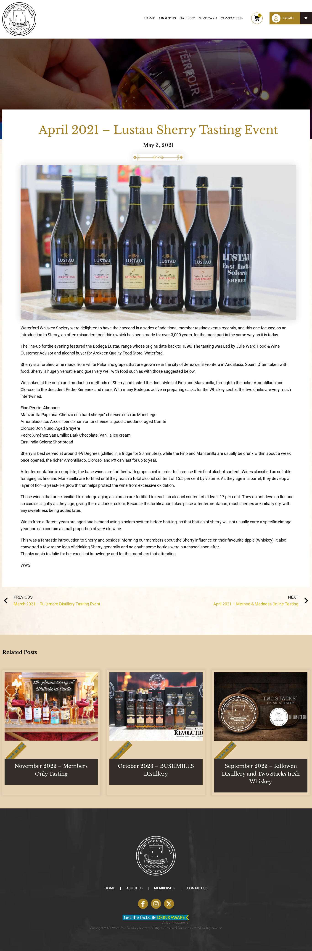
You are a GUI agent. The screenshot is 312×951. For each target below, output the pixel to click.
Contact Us (232, 18)
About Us (167, 18)
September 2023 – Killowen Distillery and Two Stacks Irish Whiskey (261, 774)
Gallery (187, 18)
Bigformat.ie (214, 928)
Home (149, 18)
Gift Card (208, 18)
